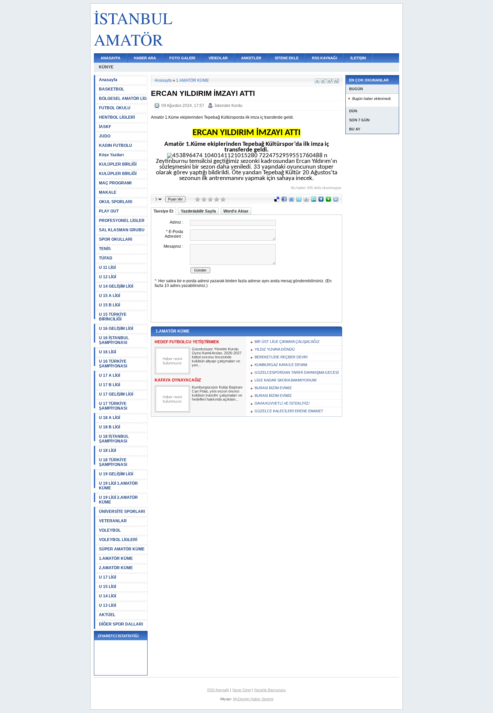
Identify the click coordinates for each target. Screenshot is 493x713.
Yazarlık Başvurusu (270, 690)
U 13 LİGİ (107, 605)
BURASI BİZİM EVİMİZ (273, 388)
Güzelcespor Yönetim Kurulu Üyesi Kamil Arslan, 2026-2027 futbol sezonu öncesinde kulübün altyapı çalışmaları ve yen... (216, 357)
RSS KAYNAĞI (324, 58)
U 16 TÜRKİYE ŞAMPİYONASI (113, 363)
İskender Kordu (228, 105)
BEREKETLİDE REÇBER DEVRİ (281, 357)
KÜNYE (106, 67)
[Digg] (321, 200)
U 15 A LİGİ (109, 295)
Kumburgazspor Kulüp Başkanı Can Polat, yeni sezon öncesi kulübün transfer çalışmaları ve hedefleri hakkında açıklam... (217, 393)
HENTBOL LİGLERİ (117, 117)
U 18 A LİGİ (109, 417)
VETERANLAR (113, 521)
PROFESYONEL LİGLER (122, 220)
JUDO (104, 136)
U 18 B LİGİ (109, 427)
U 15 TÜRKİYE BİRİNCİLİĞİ (112, 316)
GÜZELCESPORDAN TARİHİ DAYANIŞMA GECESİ (297, 372)
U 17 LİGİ (107, 577)
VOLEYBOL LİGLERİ (118, 539)
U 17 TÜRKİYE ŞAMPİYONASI (113, 406)
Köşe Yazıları (111, 155)
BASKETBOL (111, 89)
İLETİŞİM (358, 58)
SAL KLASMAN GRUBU (122, 230)
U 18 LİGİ (107, 450)
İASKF (105, 126)
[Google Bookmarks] (306, 200)
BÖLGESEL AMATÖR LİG (123, 98)
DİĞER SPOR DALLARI (121, 624)
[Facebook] (284, 200)
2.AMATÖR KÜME (116, 568)
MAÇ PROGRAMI (115, 183)
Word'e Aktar (236, 211)
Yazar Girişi (241, 690)
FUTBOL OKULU (114, 108)
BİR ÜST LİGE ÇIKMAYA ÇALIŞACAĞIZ (287, 342)
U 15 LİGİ (107, 586)
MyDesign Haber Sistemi (253, 699)
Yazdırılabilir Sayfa (198, 211)
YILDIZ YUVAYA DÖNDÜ (275, 349)
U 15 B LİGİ (109, 305)
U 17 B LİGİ (109, 384)
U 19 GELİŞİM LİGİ (116, 474)
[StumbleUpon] (313, 200)
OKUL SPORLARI (115, 201)
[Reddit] (335, 200)
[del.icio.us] (276, 200)
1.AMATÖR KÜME (116, 558)
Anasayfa (108, 79)
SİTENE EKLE (286, 58)
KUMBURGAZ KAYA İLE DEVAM (281, 365)
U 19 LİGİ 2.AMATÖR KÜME (118, 499)
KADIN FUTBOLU (115, 145)
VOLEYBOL (110, 530)
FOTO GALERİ (182, 58)
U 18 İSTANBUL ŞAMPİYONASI (114, 438)
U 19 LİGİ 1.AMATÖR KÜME (118, 485)
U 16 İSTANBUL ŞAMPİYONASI (114, 340)
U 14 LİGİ (107, 596)
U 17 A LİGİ (109, 375)
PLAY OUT (109, 211)
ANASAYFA (110, 58)
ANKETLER (251, 58)
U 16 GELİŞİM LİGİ (116, 328)
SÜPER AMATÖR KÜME (122, 549)
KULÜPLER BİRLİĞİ (117, 164)
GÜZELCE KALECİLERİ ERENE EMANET (289, 411)
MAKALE (107, 192)
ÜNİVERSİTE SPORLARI (122, 511)
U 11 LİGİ (107, 267)
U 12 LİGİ (107, 277)
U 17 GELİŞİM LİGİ (116, 394)
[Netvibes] (328, 200)
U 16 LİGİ (107, 352)
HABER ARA (145, 58)
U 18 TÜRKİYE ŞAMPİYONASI (113, 462)
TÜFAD (105, 258)
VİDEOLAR (218, 58)
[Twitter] (299, 200)
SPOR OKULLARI (115, 239)
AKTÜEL (107, 614)
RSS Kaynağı (218, 690)
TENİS (105, 248)
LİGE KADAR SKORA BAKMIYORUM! (286, 380)
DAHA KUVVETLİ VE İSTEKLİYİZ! (282, 403)
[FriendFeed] (291, 200)
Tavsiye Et (163, 211)
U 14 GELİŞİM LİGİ (116, 286)
